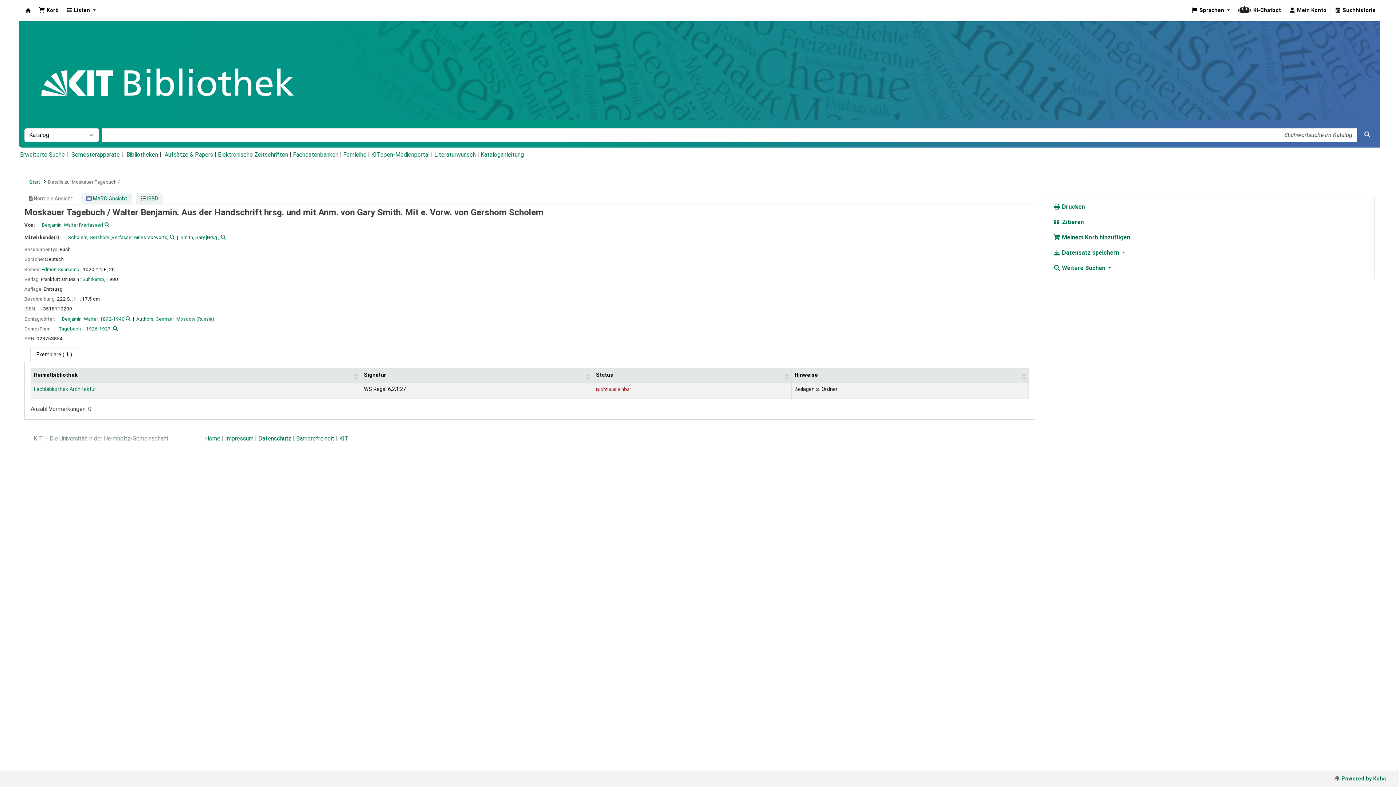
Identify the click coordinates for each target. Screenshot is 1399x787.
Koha (28, 10)
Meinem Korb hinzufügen (1095, 237)
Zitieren (1072, 222)
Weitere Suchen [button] (1084, 268)
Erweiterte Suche (42, 154)
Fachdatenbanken (315, 154)
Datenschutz (274, 438)
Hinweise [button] (806, 375)
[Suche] (1367, 134)
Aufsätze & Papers (189, 154)
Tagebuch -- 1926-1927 (85, 329)
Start (34, 182)
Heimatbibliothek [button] (56, 375)
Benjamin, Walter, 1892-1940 (93, 319)
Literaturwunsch (455, 154)
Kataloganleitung (502, 154)
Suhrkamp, (93, 279)
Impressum (239, 438)
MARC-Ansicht (109, 198)
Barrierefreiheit (315, 438)
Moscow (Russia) (195, 319)
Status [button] (604, 375)
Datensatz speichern (1091, 252)
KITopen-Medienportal (400, 154)
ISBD (152, 198)
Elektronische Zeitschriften (253, 154)
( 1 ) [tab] (54, 355)
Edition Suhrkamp (60, 269)
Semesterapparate (95, 154)
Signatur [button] (375, 375)
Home (212, 438)
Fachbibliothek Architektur (65, 389)
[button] (49, 10)
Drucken (1073, 206)
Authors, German (154, 319)
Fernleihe (355, 154)
